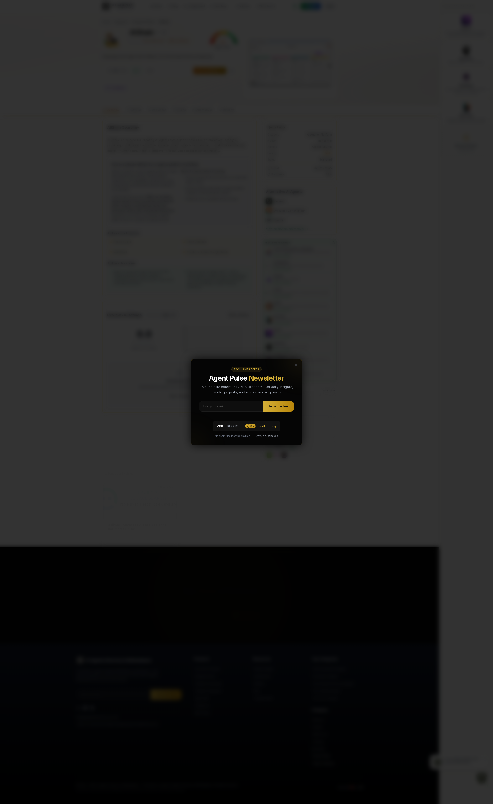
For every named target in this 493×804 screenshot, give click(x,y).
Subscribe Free (278, 406)
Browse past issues (267, 435)
